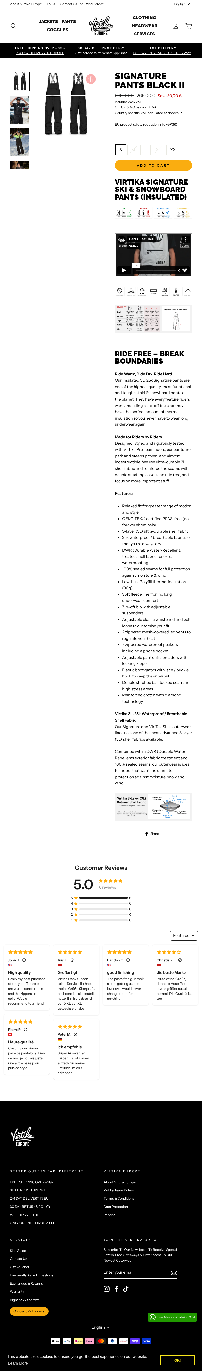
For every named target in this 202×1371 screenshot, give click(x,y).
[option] (40, 51)
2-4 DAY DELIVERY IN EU (29, 1198)
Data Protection (116, 1207)
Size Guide (18, 1251)
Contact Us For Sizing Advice (82, 4)
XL (158, 149)
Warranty (17, 1291)
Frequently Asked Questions (31, 1275)
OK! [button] (177, 1360)
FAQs (51, 4)
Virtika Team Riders (119, 1190)
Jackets (48, 21)
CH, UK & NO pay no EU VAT (136, 107)
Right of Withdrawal (25, 1300)
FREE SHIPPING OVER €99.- (32, 1182)
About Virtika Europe (26, 4)
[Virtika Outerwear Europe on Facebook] (116, 1289)
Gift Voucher (19, 1267)
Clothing (144, 17)
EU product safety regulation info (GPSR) (146, 124)
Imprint (109, 1215)
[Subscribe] (174, 1272)
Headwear (144, 25)
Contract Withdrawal (29, 1311)
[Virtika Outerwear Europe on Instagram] (107, 1289)
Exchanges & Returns (26, 1283)
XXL (174, 149)
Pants (69, 21)
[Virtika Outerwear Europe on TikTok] (126, 1289)
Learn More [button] (18, 1363)
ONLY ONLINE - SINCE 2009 (32, 1223)
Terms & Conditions (119, 1198)
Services (144, 33)
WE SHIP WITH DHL (25, 1215)
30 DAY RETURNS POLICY (30, 1207)
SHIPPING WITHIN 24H (27, 1190)
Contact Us (18, 1259)
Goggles (57, 29)
